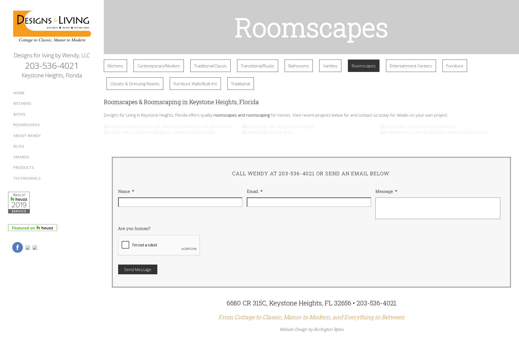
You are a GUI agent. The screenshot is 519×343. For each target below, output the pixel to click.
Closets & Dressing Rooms (134, 83)
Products (24, 167)
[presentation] (159, 245)
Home (19, 92)
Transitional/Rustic (257, 65)
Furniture (454, 65)
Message (386, 191)
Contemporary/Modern (158, 65)
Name (126, 191)
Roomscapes (27, 124)
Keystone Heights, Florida (52, 75)
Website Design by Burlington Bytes (312, 329)
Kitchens (22, 103)
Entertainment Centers (411, 65)
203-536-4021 (52, 65)
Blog (19, 146)
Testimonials (27, 178)
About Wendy (27, 135)
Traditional (240, 83)
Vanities (330, 65)
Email (254, 191)
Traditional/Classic (210, 65)
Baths (20, 114)
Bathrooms (298, 65)
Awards (21, 156)
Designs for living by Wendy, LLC (52, 55)
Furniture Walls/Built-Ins (195, 83)
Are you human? (134, 228)
